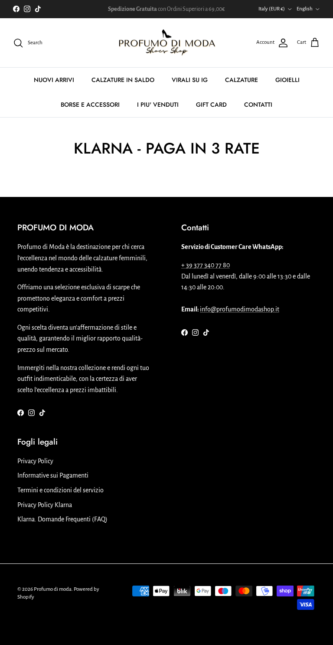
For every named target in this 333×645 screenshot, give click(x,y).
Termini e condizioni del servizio (60, 490)
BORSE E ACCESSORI (90, 104)
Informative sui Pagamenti (52, 475)
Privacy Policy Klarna (44, 504)
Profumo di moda (53, 589)
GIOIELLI (287, 79)
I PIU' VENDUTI (158, 104)
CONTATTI (258, 104)
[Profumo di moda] (167, 43)
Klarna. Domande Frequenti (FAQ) (62, 519)
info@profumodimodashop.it (239, 309)
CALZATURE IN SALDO (122, 79)
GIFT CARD (211, 104)
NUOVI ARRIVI (54, 79)
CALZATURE (241, 79)
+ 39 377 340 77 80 (205, 265)
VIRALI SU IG (190, 79)
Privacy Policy (35, 461)
